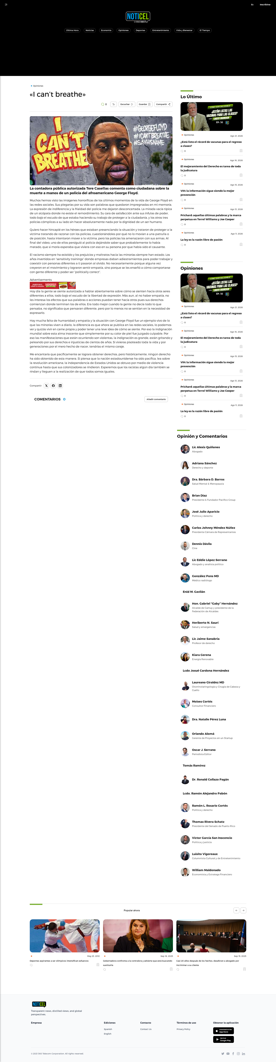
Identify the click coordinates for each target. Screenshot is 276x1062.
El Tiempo (205, 30)
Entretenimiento (160, 30)
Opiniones (123, 30)
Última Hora (72, 30)
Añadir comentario (156, 399)
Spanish (108, 1029)
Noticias (90, 30)
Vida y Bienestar (184, 30)
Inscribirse (265, 4)
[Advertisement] (138, 56)
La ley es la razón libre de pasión (202, 239)
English (107, 1034)
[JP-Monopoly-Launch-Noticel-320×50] (101, 285)
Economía (106, 30)
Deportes (140, 30)
